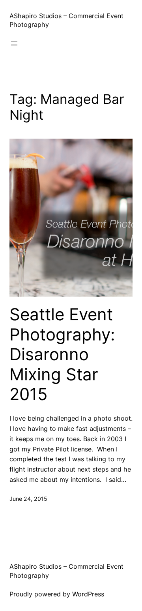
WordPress (88, 594)
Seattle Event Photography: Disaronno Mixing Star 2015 (62, 354)
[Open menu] (14, 43)
